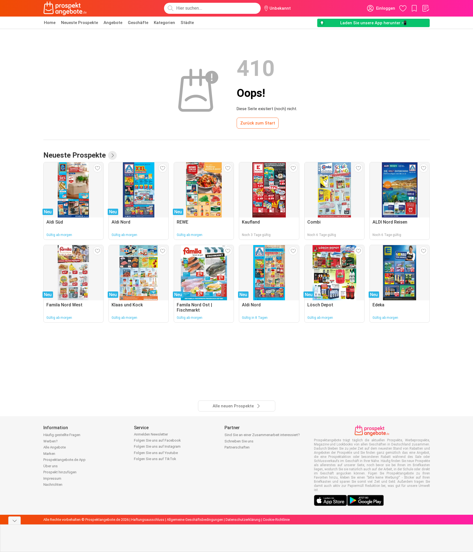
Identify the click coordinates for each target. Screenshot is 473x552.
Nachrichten (52, 484)
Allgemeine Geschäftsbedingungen (195, 520)
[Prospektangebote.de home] (65, 8)
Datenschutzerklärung (243, 520)
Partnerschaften (237, 447)
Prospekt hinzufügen (59, 472)
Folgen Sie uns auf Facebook (157, 440)
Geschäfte (138, 22)
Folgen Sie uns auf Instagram (157, 446)
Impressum (52, 478)
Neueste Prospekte (79, 22)
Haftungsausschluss (147, 520)
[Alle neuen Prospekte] (112, 155)
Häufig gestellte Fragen (61, 435)
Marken (49, 454)
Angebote (113, 22)
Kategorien (164, 22)
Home (50, 22)
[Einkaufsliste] (425, 8)
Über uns (50, 466)
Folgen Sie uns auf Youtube (156, 453)
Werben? (50, 441)
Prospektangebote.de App (64, 460)
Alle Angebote (54, 447)
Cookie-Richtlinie (276, 520)
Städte (187, 22)
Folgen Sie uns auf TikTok (155, 459)
